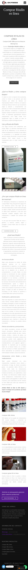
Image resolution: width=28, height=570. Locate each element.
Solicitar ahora (9, 498)
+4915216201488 (13, 532)
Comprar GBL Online (8, 415)
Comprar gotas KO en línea (10, 473)
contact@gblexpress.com (19, 534)
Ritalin (24, 116)
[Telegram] (3, 566)
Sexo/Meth (4, 554)
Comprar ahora (14, 82)
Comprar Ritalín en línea (7, 549)
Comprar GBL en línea (8, 444)
